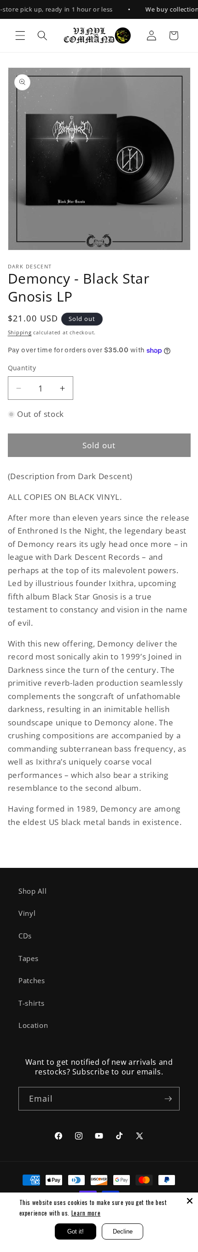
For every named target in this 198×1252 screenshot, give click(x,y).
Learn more (86, 1212)
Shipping (20, 332)
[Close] (189, 1200)
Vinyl (26, 913)
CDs (25, 936)
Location (33, 1025)
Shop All (32, 891)
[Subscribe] (168, 1099)
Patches (31, 980)
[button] (20, 35)
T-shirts (31, 1003)
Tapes (28, 958)
